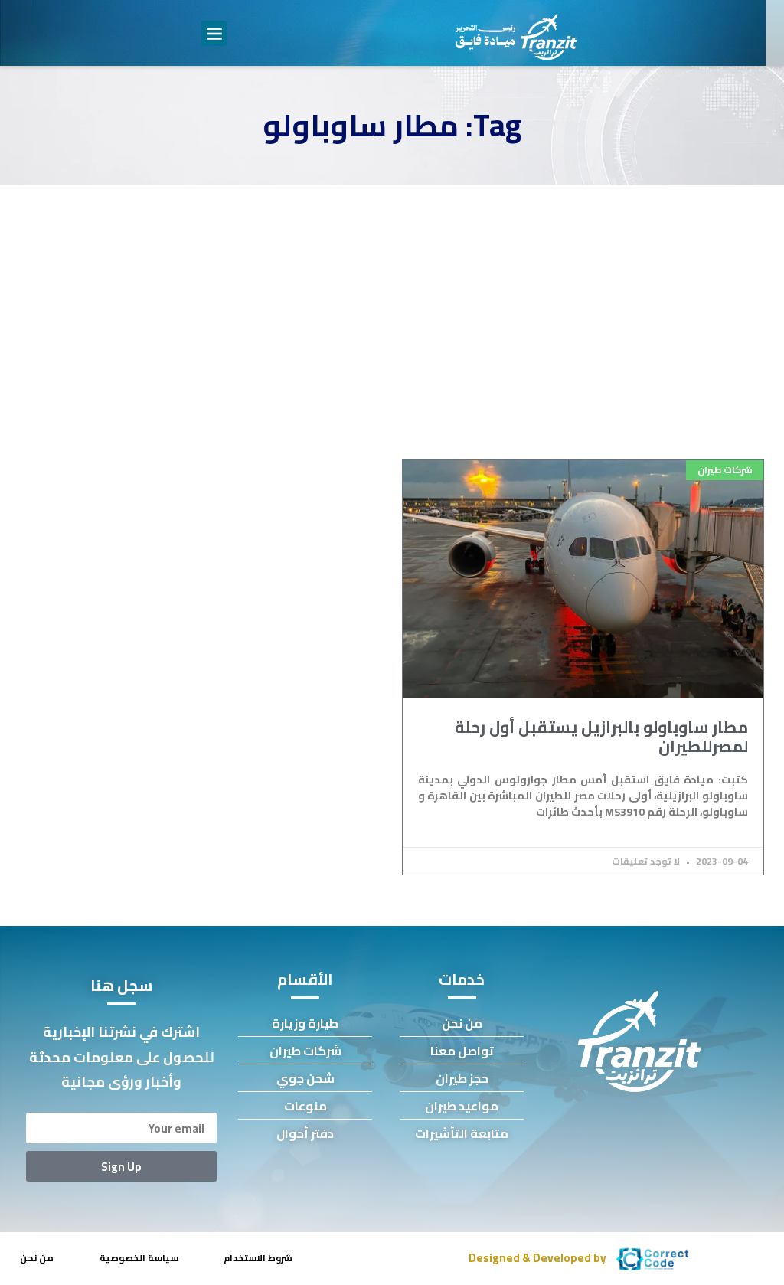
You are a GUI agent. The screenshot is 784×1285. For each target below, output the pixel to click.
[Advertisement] (392, 300)
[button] (214, 33)
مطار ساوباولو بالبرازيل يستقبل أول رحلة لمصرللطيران (601, 736)
